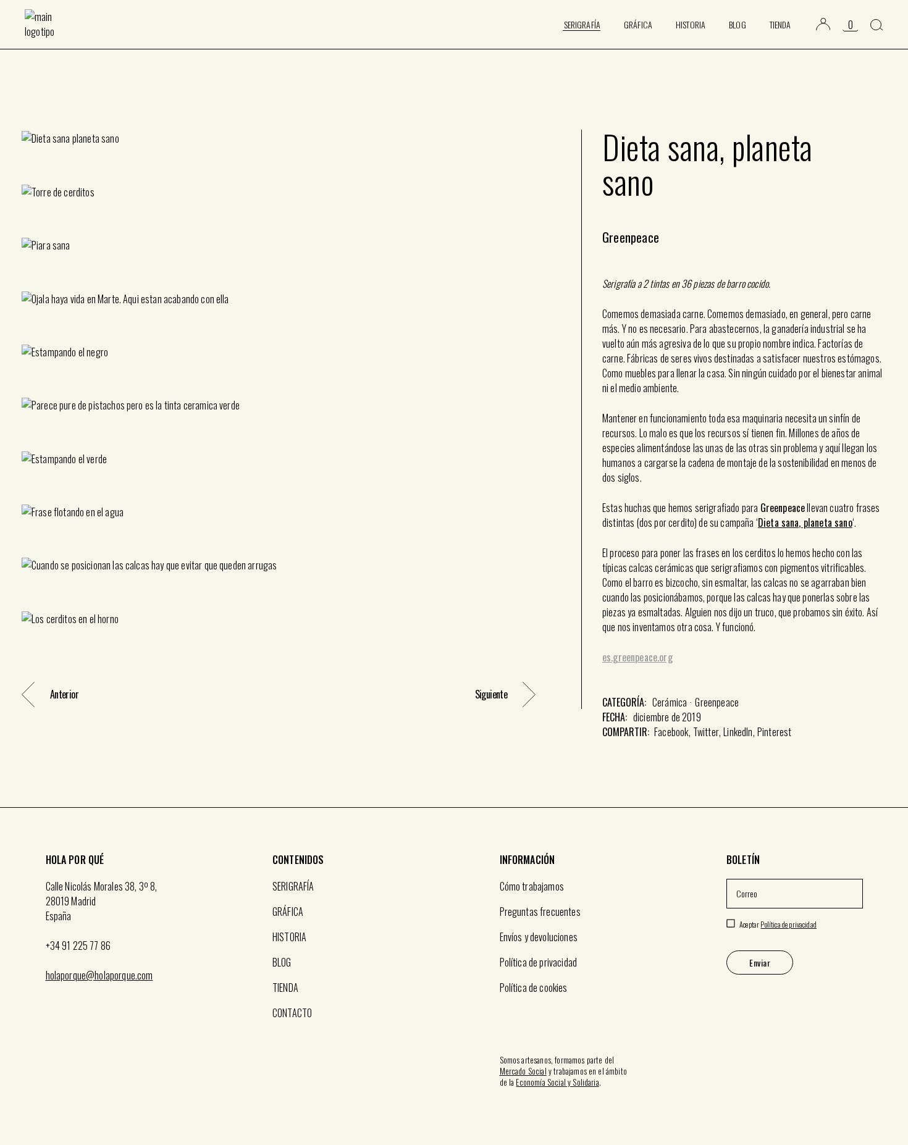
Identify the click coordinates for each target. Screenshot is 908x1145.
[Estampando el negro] (279, 351)
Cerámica (669, 702)
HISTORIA (289, 936)
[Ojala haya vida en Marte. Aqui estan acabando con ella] (279, 298)
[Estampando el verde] (279, 458)
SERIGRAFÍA (293, 886)
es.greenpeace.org (637, 657)
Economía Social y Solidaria (557, 1082)
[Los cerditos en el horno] (279, 618)
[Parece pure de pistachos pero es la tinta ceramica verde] (279, 404)
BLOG (282, 962)
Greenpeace (717, 702)
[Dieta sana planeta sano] (279, 138)
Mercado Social (523, 1071)
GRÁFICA (287, 911)
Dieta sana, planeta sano (805, 522)
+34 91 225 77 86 (78, 945)
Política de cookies (534, 987)
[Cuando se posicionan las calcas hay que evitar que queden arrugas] (279, 564)
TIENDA (285, 987)
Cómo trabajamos (532, 886)
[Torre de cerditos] (279, 191)
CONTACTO (292, 1012)
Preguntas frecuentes (540, 911)
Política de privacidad (539, 962)
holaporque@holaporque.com (99, 975)
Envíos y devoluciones (539, 936)
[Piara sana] (279, 245)
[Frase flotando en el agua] (279, 511)
